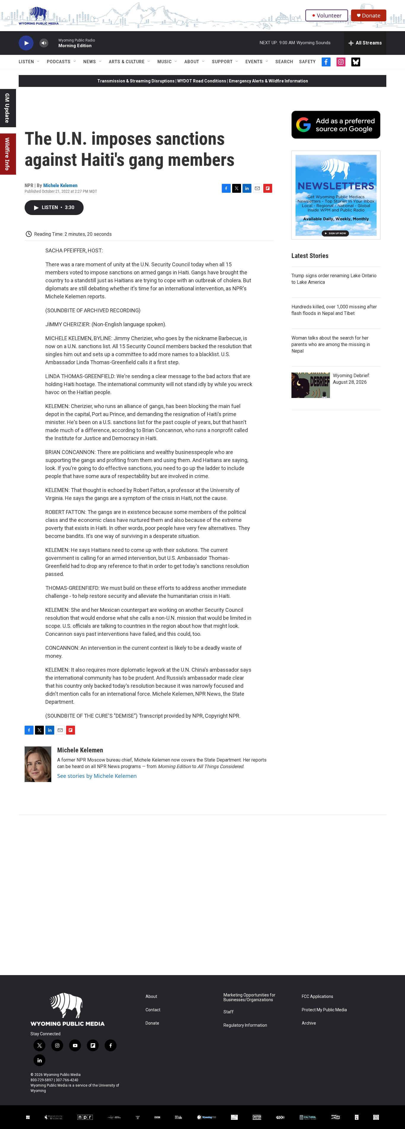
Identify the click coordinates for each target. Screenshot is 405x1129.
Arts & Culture (127, 61)
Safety (307, 61)
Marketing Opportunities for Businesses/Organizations (249, 997)
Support (222, 61)
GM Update (7, 108)
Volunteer (329, 15)
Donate (371, 15)
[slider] (53, 43)
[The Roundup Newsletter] (336, 195)
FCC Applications (317, 996)
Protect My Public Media (324, 1010)
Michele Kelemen (60, 185)
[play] (26, 43)
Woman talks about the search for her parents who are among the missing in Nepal (330, 344)
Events (254, 61)
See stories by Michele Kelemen (97, 775)
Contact (153, 1010)
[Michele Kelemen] (38, 764)
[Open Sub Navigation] (38, 61)
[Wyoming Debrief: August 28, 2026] (310, 385)
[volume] (44, 43)
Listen (26, 61)
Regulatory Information (245, 1025)
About (191, 61)
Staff (229, 1012)
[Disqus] (202, 895)
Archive (309, 1023)
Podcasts (59, 61)
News (89, 61)
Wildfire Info (7, 154)
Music (164, 61)
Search (284, 61)
